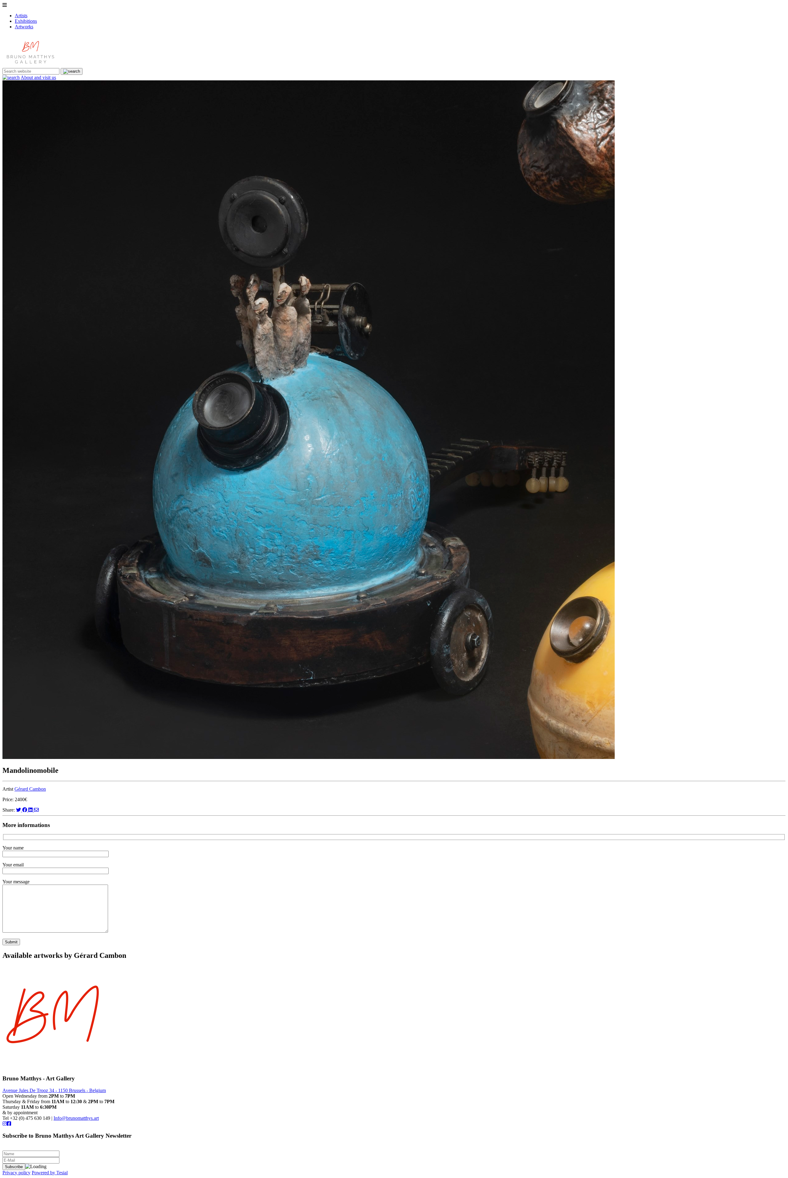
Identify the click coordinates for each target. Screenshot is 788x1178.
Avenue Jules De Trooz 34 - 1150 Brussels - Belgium (54, 1090)
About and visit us (38, 77)
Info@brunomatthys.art (76, 1118)
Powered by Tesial (50, 1172)
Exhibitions (26, 21)
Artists (21, 15)
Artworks (24, 26)
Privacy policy (16, 1172)
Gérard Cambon (30, 789)
